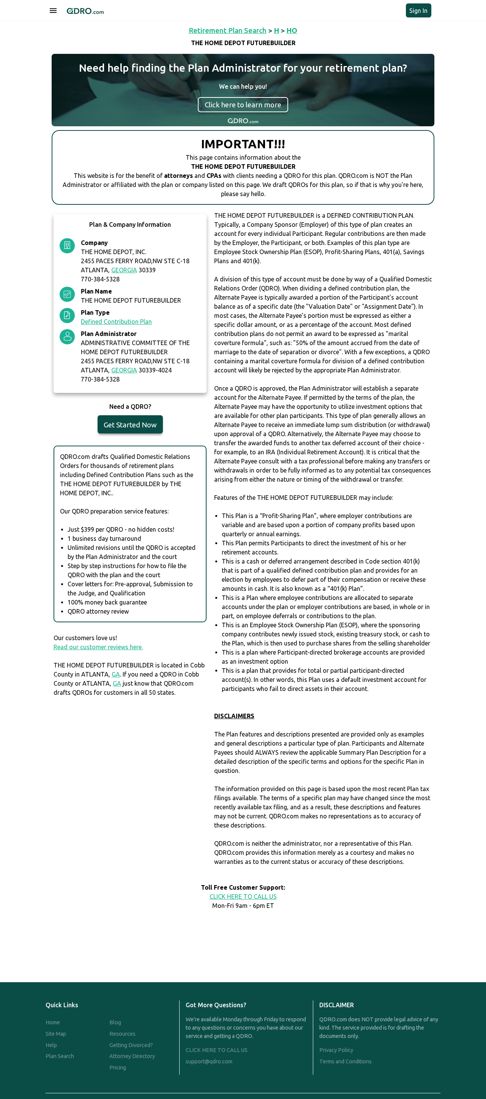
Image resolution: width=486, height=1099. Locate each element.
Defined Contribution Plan (116, 321)
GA (116, 674)
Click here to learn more (243, 104)
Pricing (117, 1067)
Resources (122, 1034)
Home (53, 1022)
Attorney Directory (132, 1056)
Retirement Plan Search (228, 30)
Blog (115, 1022)
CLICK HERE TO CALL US (243, 896)
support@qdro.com (209, 1061)
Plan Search (60, 1056)
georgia (124, 270)
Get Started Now (130, 425)
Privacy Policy (336, 1050)
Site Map (56, 1034)
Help (51, 1045)
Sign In (418, 10)
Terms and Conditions (345, 1061)
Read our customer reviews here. (98, 647)
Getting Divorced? (131, 1045)
